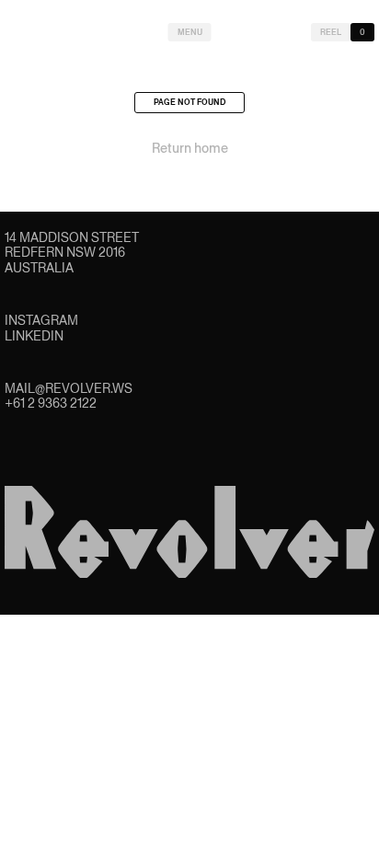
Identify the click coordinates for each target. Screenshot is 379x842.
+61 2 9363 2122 (51, 403)
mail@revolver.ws (68, 388)
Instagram (41, 320)
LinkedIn (34, 336)
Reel (330, 32)
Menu (190, 32)
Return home (190, 148)
